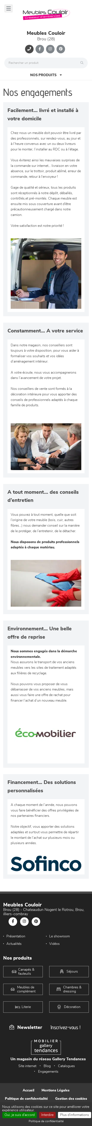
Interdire (47, 1115)
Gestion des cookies (71, 1098)
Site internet (27, 1066)
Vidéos (54, 943)
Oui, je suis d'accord (19, 1115)
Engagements (48, 1071)
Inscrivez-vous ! (65, 1027)
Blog (47, 1066)
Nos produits (43, 75)
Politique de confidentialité (26, 1098)
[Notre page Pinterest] (60, 49)
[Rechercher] (83, 63)
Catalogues (66, 1066)
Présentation (15, 936)
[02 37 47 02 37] (29, 49)
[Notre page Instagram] (50, 49)
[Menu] (8, 8)
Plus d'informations (74, 1115)
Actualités (14, 943)
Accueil (28, 1090)
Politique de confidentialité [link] (46, 1121)
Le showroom (59, 936)
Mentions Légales (56, 1090)
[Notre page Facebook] (40, 49)
